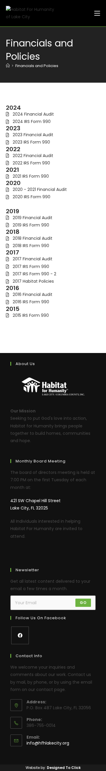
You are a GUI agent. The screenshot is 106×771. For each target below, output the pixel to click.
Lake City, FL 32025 (29, 508)
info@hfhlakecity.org (47, 743)
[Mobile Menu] (97, 13)
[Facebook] (20, 635)
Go (83, 602)
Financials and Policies (36, 66)
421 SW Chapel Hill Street (35, 501)
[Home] (8, 66)
